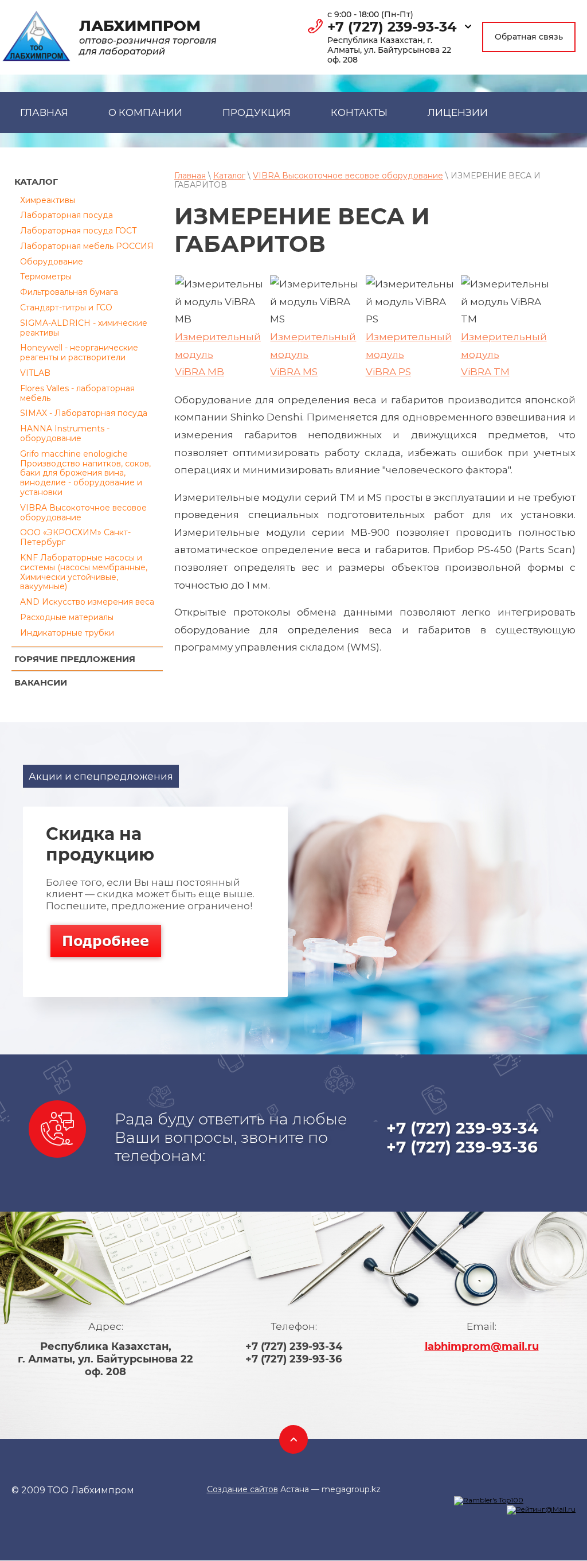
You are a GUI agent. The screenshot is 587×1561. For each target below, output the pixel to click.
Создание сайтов (242, 1489)
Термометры (46, 276)
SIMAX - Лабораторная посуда (83, 413)
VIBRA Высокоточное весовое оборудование (83, 513)
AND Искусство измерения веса (87, 602)
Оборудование (51, 261)
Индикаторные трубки (67, 633)
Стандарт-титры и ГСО (66, 307)
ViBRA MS (294, 371)
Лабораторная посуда (66, 215)
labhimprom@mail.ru (482, 1346)
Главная (190, 175)
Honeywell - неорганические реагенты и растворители (79, 352)
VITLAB (35, 373)
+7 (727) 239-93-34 (392, 27)
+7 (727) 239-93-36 (462, 1147)
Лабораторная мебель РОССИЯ (87, 246)
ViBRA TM (485, 371)
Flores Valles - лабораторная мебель (77, 393)
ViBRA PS (388, 371)
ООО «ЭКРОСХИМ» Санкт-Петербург (75, 537)
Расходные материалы (67, 617)
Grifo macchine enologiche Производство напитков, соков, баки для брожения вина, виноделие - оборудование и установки (85, 473)
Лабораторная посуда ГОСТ (78, 230)
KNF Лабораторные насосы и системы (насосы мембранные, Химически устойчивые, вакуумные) (83, 571)
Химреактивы (47, 200)
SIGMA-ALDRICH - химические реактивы (83, 328)
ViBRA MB (199, 371)
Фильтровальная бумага (69, 292)
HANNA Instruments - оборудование (64, 433)
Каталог (229, 175)
